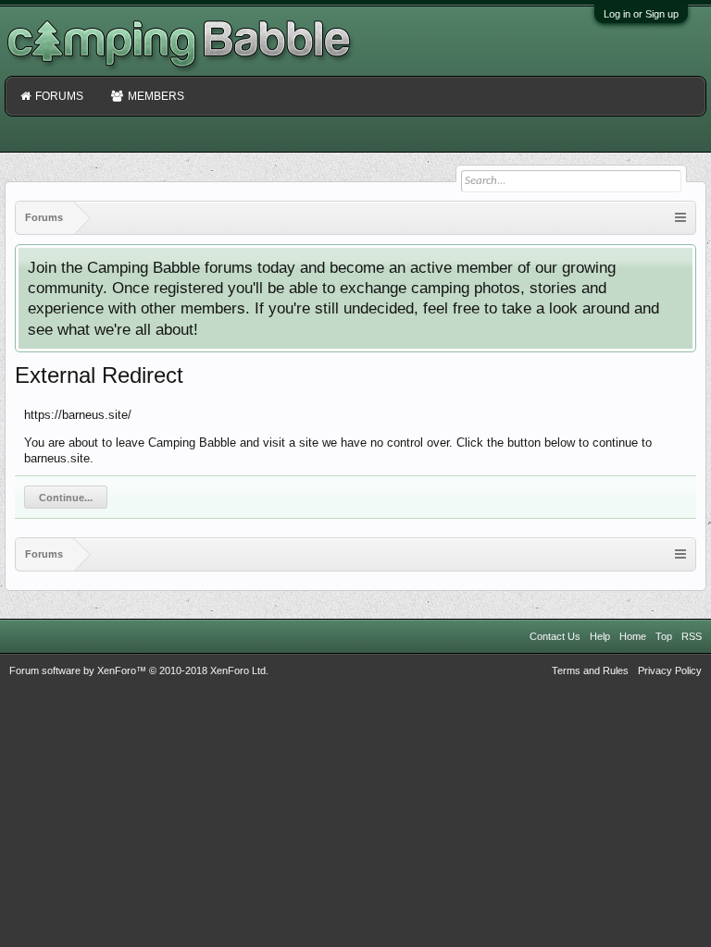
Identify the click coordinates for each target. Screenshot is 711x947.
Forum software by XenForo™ (138, 670)
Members (156, 96)
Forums (59, 96)
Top (663, 636)
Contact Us (555, 636)
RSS (691, 636)
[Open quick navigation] (680, 218)
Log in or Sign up (641, 13)
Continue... (66, 497)
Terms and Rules (590, 670)
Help (600, 636)
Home (632, 636)
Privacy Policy (670, 670)
